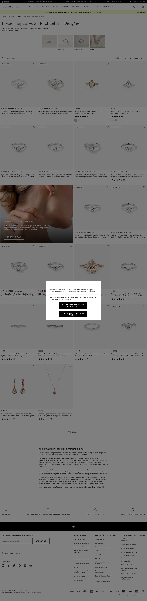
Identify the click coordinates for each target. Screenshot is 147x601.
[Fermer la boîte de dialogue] (97, 284)
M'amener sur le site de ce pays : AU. (73, 305)
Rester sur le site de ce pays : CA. (73, 314)
